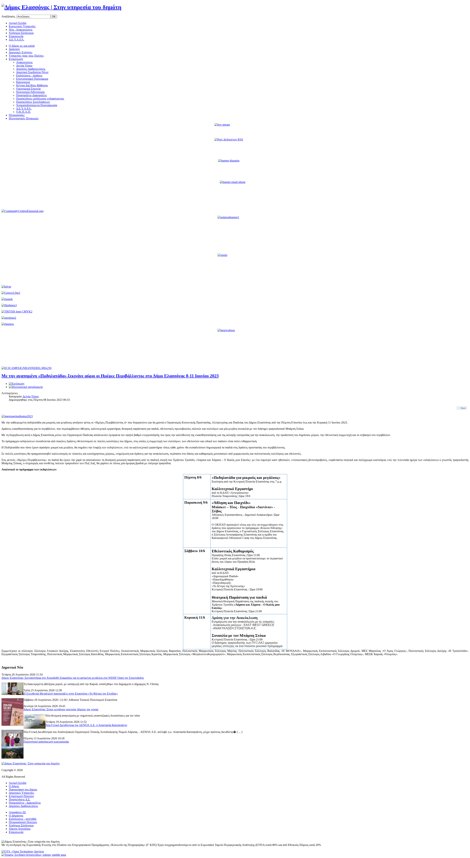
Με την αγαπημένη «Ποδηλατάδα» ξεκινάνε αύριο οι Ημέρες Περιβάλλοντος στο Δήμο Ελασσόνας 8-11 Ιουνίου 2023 (110, 375)
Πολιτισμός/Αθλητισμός (30, 92)
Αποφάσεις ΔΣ (17, 812)
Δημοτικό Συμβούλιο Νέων (32, 72)
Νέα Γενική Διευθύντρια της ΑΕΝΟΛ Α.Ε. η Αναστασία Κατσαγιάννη (86, 725)
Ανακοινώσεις (24, 62)
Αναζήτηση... (9, 16)
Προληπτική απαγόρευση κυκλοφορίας (46, 741)
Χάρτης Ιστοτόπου (19, 828)
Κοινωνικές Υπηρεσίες (22, 26)
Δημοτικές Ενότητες (20, 52)
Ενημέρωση (16, 59)
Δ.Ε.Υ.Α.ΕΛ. (16, 39)
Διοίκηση (14, 49)
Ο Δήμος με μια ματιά (22, 45)
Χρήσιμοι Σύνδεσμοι (21, 32)
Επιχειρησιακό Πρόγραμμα (32, 78)
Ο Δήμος (14, 786)
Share (463, 408)
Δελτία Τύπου (24, 65)
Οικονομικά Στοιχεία (28, 88)
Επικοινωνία (16, 36)
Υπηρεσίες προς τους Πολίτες (26, 55)
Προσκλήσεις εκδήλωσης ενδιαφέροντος (40, 98)
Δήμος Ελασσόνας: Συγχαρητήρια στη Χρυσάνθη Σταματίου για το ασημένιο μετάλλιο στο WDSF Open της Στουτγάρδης (72, 677)
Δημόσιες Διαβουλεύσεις (30, 68)
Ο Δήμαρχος (16, 815)
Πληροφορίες (17, 115)
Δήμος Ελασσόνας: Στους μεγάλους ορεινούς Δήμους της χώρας (61, 709)
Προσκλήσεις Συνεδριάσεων (33, 101)
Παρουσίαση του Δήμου (23, 789)
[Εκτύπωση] (16, 383)
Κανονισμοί (23, 82)
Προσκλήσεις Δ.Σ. (19, 799)
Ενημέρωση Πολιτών (21, 796)
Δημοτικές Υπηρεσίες (21, 792)
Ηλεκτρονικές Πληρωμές (24, 118)
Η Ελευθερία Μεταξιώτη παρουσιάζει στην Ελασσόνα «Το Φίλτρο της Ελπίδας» (71, 693)
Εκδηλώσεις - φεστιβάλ (23, 818)
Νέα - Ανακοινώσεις (20, 29)
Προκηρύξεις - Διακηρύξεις (25, 802)
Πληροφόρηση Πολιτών (23, 822)
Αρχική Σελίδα (17, 23)
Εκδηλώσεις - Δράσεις (29, 75)
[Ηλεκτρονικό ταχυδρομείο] (26, 386)
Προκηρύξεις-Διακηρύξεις (31, 95)
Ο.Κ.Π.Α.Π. (23, 111)
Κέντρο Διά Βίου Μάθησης (32, 85)
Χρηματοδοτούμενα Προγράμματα (36, 105)
